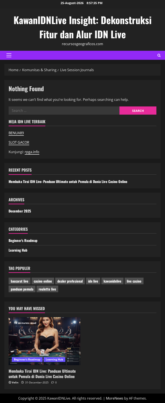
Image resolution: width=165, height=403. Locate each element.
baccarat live (19, 281)
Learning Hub (18, 250)
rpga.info (32, 151)
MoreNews (114, 398)
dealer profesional (70, 281)
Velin (15, 382)
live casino (134, 281)
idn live (93, 281)
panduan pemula (22, 289)
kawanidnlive (112, 281)
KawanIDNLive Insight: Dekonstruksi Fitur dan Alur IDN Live (83, 27)
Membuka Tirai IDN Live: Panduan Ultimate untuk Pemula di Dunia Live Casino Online (68, 181)
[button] (9, 55)
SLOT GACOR (19, 142)
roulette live (47, 289)
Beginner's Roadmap (23, 240)
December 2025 (20, 211)
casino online (43, 281)
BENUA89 (16, 133)
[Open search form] (159, 55)
